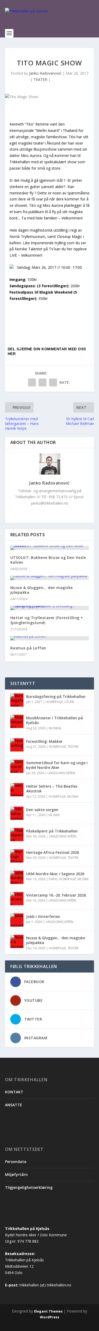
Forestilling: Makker (44, 741)
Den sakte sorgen (42, 809)
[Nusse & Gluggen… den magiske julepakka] (49, 578)
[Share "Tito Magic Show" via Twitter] (42, 382)
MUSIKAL (55, 728)
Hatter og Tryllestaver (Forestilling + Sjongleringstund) (46, 620)
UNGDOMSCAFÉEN (61, 773)
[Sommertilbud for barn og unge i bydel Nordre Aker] (16, 766)
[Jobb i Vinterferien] (16, 920)
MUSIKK (72, 796)
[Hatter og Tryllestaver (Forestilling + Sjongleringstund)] (49, 608)
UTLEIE (69, 702)
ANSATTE (13, 1104)
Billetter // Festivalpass (43, 316)
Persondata (15, 1161)
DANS (53, 879)
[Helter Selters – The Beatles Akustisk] (16, 789)
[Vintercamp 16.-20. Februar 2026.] (16, 898)
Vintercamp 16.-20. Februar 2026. (56, 895)
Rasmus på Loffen (28, 647)
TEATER (40, 79)
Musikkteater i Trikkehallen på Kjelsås (54, 720)
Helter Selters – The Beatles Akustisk (51, 788)
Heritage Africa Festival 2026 (52, 852)
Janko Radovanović (45, 73)
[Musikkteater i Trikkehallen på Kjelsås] (16, 721)
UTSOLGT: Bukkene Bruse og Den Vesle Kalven (48, 560)
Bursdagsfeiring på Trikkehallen (56, 696)
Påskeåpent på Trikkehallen (52, 831)
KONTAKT (14, 1091)
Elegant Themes (48, 1311)
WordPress (49, 1317)
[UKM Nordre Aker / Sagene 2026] (16, 877)
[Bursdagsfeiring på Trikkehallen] (16, 700)
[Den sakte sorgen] (16, 813)
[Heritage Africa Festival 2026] (16, 856)
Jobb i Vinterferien (43, 916)
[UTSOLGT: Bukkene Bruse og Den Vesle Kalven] (49, 548)
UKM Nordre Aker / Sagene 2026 (55, 873)
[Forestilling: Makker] (16, 744)
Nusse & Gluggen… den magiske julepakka (41, 590)
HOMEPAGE (54, 702)
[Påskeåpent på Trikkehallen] (16, 834)
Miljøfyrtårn (16, 1174)
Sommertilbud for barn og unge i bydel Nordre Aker (57, 765)
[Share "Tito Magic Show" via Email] (53, 382)
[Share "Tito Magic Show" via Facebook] (32, 382)
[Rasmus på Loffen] (49, 638)
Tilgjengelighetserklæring (29, 1187)
